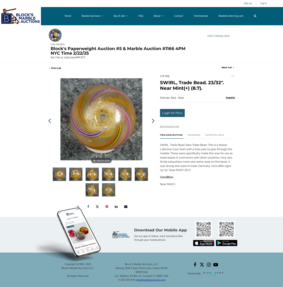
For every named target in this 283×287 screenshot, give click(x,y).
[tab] (171, 136)
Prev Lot (56, 68)
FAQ (140, 16)
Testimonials (201, 16)
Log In (263, 3)
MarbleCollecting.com (230, 16)
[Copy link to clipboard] (78, 207)
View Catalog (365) (218, 35)
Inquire (230, 97)
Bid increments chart (169, 126)
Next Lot (227, 67)
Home (68, 16)
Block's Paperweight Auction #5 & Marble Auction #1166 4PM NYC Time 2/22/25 (118, 51)
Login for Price (172, 113)
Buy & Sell (120, 16)
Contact (178, 16)
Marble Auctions (91, 16)
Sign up (248, 3)
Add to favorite (233, 76)
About (157, 16)
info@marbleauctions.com (150, 280)
